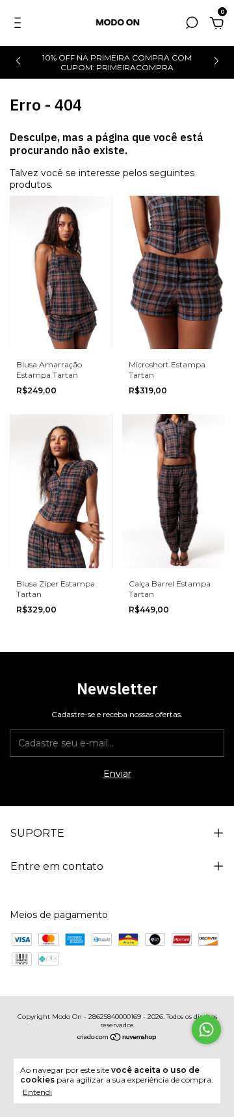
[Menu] (20, 24)
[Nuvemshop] (117, 1038)
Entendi (37, 1092)
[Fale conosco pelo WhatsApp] (206, 1029)
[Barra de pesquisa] (191, 24)
